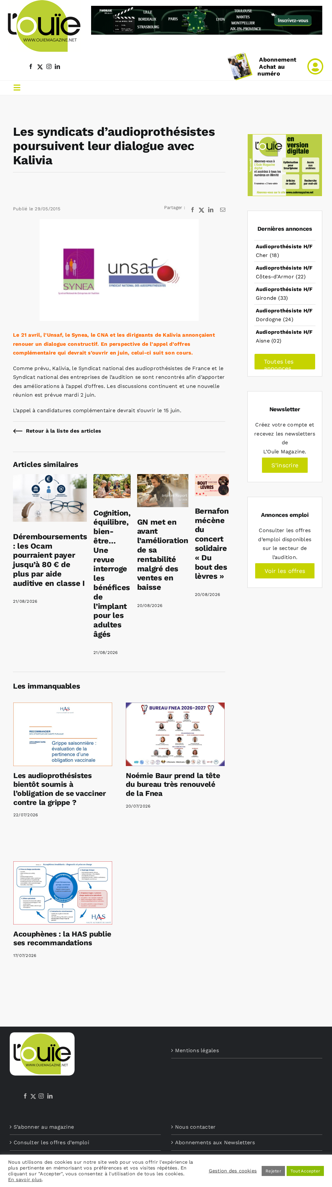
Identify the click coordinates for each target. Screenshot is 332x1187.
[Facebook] (25, 1096)
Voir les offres (285, 570)
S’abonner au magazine (44, 1127)
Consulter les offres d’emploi (51, 1142)
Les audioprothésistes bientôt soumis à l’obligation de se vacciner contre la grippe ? (59, 789)
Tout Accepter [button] (305, 1171)
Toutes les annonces (278, 364)
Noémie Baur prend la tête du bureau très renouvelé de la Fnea (173, 784)
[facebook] (30, 66)
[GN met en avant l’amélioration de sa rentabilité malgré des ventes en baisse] (162, 478)
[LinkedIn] (50, 1096)
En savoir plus (25, 1179)
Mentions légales (197, 1050)
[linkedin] (57, 66)
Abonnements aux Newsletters (215, 1142)
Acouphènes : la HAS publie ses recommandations (62, 939)
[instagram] (49, 66)
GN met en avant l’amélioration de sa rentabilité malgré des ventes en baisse (162, 555)
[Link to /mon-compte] (315, 66)
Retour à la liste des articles (63, 431)
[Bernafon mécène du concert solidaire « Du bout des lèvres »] (212, 478)
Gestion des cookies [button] (233, 1171)
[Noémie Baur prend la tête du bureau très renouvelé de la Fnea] (175, 734)
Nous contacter (195, 1127)
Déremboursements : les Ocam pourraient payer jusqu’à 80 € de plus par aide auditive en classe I (50, 560)
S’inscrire (284, 465)
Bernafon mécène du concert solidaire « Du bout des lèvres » (212, 543)
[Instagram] (41, 1096)
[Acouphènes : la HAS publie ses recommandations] (62, 893)
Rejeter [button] (273, 1171)
